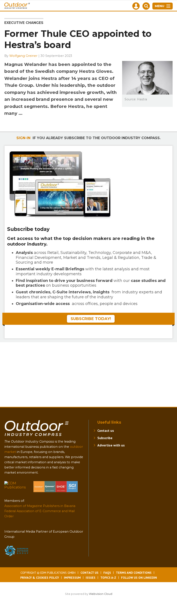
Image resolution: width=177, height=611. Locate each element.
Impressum (72, 578)
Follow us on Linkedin (139, 578)
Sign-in (23, 138)
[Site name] (36, 437)
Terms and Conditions (134, 573)
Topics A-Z (108, 578)
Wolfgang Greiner (23, 56)
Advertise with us (111, 445)
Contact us (105, 430)
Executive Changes (23, 23)
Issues (90, 578)
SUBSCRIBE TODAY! (91, 318)
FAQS (107, 573)
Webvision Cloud (100, 593)
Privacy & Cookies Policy (39, 578)
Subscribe (104, 438)
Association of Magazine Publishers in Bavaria (39, 506)
